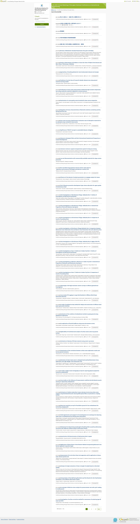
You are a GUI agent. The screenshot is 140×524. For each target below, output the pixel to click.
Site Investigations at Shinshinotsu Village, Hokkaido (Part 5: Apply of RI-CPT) (79, 241)
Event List (54, 9)
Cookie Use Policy (20, 519)
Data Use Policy (12, 519)
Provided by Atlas (122, 521)
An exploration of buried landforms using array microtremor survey (77, 323)
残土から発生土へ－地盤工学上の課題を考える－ (71, 17)
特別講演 (62, 31)
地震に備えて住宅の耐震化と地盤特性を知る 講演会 (72, 44)
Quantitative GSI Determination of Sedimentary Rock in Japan (76, 436)
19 (95, 509)
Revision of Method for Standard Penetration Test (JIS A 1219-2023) (76, 50)
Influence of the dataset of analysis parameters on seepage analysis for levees (80, 177)
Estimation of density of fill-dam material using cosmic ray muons (77, 341)
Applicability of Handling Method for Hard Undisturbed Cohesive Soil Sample (79, 72)
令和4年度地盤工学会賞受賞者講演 (68, 37)
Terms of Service (4, 519)
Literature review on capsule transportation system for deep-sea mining (78, 149)
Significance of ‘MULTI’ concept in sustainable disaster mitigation (76, 130)
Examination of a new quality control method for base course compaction (78, 100)
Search (37, 16)
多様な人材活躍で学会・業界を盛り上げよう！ (70, 23)
